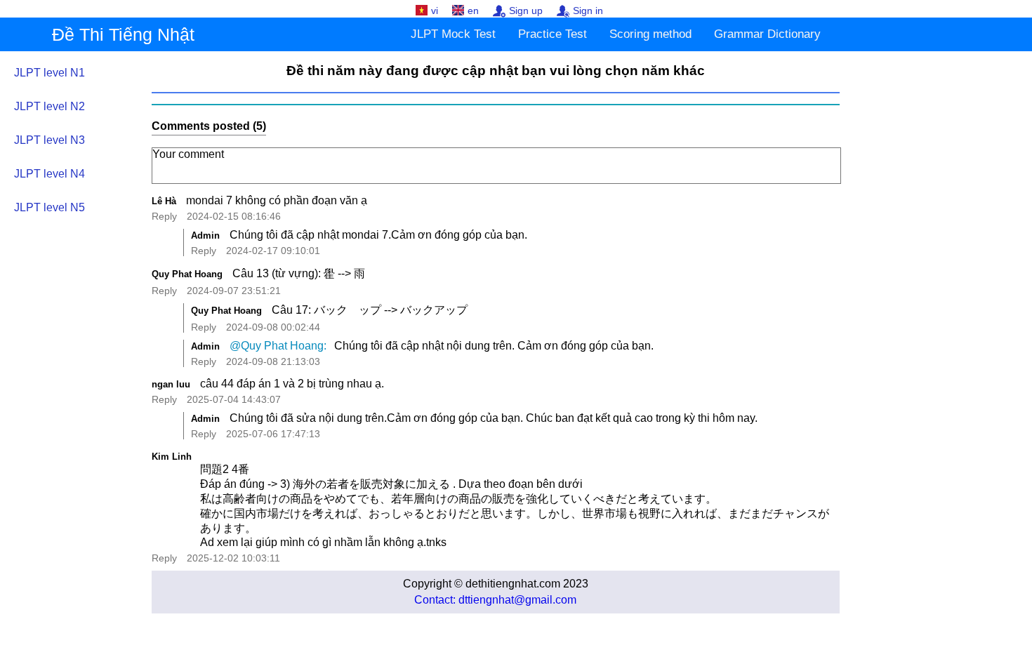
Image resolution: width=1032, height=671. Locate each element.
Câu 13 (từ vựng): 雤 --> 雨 (298, 273)
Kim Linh (172, 456)
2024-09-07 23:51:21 (234, 290)
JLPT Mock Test (453, 34)
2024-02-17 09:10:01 (273, 250)
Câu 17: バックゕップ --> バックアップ (370, 310)
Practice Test (552, 34)
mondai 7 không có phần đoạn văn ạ (276, 200)
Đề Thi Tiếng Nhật (123, 34)
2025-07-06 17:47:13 (273, 433)
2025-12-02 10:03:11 (233, 558)
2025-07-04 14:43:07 (234, 399)
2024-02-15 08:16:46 (234, 216)
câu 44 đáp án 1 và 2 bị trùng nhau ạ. (293, 384)
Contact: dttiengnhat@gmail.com (495, 600)
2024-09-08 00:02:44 (273, 327)
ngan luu (171, 384)
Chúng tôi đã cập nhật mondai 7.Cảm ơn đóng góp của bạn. (380, 235)
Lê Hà (164, 201)
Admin (205, 235)
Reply (164, 216)
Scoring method (650, 34)
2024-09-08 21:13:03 (273, 361)
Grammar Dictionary (767, 34)
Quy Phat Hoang (187, 274)
